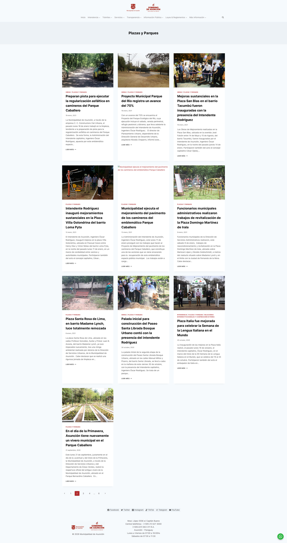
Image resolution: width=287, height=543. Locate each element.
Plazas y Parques (79, 92)
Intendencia (182, 315)
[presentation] (87, 70)
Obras (68, 92)
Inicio (83, 17)
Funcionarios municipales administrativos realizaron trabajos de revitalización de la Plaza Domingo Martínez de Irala (199, 217)
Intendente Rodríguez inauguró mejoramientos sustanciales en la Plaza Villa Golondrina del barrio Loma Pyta (86, 217)
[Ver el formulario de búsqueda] (223, 17)
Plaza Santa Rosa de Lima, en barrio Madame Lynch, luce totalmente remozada (86, 323)
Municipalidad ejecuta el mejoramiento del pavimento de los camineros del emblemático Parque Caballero (143, 217)
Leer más (71, 149)
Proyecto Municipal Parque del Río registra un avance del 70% (141, 101)
